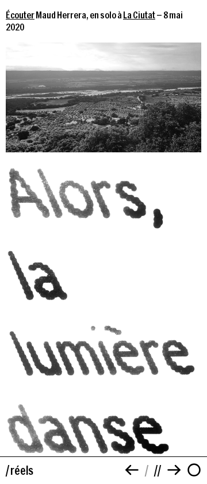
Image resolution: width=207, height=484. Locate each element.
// (157, 470)
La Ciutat (139, 14)
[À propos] (194, 470)
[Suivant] (174, 470)
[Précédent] (132, 470)
